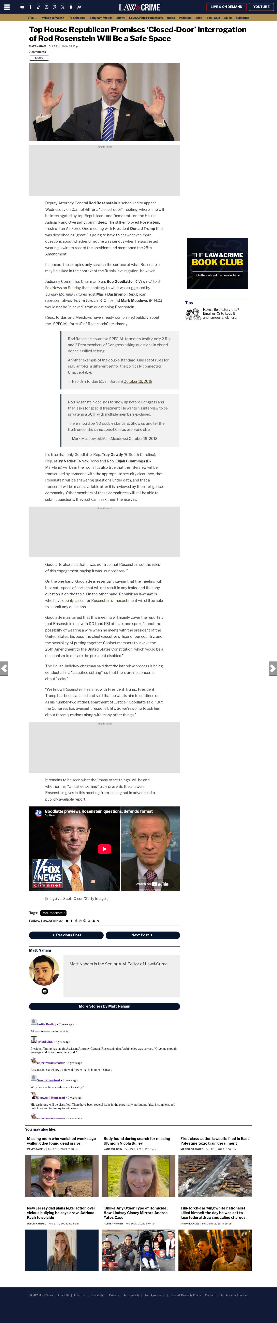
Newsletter (97, 1295)
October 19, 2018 (137, 381)
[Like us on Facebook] (30, 10)
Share (39, 58)
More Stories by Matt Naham (104, 1006)
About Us (63, 1295)
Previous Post (4, 669)
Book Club (213, 17)
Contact (210, 1295)
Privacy (114, 1295)
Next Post (273, 669)
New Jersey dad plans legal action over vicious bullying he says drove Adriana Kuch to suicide (61, 1213)
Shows (120, 17)
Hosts (171, 17)
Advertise (80, 1295)
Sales (228, 17)
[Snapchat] (71, 10)
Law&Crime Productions (146, 17)
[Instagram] (46, 10)
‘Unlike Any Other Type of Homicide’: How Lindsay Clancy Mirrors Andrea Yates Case (136, 1213)
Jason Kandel (36, 1223)
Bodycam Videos (100, 17)
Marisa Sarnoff (191, 1149)
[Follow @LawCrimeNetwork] (63, 10)
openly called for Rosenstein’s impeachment (99, 600)
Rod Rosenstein (53, 913)
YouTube (261, 7)
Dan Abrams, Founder (234, 1295)
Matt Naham (37, 46)
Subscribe (242, 17)
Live (31, 17)
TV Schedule (76, 17)
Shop (198, 17)
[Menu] (7, 7)
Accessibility (131, 1295)
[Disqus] (104, 1068)
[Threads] (54, 10)
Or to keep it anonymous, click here (219, 315)
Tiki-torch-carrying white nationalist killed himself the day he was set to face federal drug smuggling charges (213, 1213)
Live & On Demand (226, 7)
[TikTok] (38, 10)
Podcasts (185, 17)
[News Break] (79, 10)
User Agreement (154, 1295)
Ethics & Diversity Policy (185, 1295)
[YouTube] (22, 10)
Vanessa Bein (36, 1149)
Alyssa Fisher (113, 1223)
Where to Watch (53, 17)
